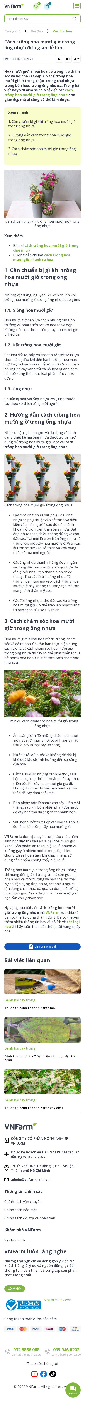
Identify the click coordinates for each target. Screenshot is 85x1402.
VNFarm (53, 912)
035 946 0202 (66, 1350)
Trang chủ (12, 31)
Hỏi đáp (37, 31)
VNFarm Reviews (57, 1299)
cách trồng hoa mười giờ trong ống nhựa (38, 92)
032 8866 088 (26, 1350)
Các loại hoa (62, 31)
